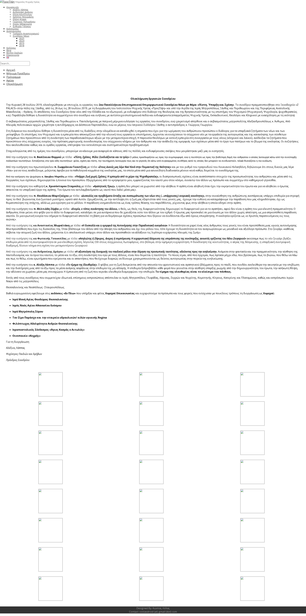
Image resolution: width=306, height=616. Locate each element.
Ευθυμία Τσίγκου (22, 26)
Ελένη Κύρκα (19, 19)
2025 (21, 38)
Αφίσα (10, 80)
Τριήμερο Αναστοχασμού (26, 33)
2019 (21, 43)
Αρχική (10, 70)
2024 (21, 40)
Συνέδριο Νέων (21, 35)
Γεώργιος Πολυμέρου (24, 21)
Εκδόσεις (11, 47)
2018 (21, 45)
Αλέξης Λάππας (20, 9)
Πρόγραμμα (13, 77)
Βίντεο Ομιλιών (14, 52)
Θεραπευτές (12, 7)
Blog (8, 50)
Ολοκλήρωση (14, 84)
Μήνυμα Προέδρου (18, 73)
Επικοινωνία (12, 55)
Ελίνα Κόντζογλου (22, 14)
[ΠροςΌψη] (7, 2)
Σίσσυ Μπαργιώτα (22, 24)
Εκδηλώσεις (12, 28)
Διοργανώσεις (13, 31)
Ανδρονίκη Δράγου (23, 12)
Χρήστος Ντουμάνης (23, 16)
